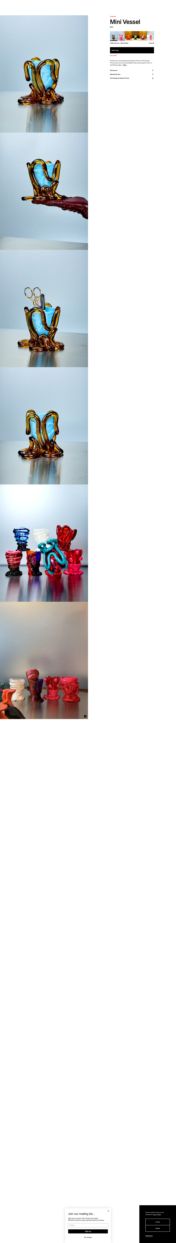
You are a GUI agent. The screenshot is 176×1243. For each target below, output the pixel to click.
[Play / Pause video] (85, 716)
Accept (158, 1222)
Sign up (88, 1231)
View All (151, 43)
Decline (158, 1228)
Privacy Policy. (157, 1214)
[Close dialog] (108, 1210)
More (124, 65)
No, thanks (88, 1237)
